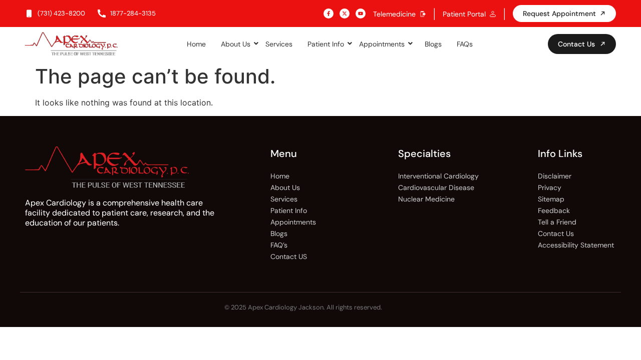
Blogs (433, 44)
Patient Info (325, 44)
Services (278, 44)
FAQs (465, 44)
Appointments (382, 44)
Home (196, 44)
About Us (235, 44)
